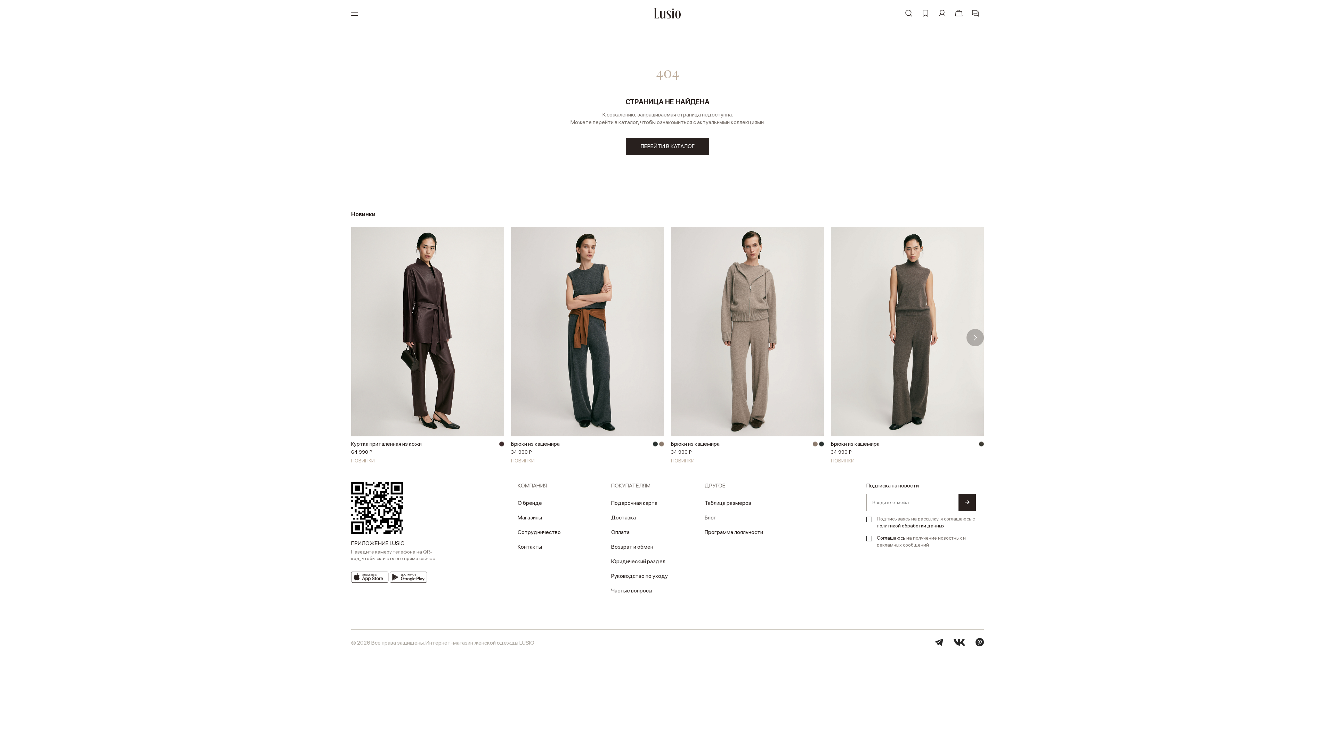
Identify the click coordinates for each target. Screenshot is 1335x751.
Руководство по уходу (639, 576)
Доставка (623, 517)
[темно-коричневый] (501, 444)
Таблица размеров (728, 503)
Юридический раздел (638, 561)
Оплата (620, 532)
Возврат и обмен (632, 546)
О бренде (530, 503)
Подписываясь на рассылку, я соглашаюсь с (926, 522)
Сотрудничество (539, 532)
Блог (710, 517)
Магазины (530, 517)
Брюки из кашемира (535, 444)
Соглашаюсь (891, 538)
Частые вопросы (631, 590)
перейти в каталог (668, 146)
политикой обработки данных (911, 525)
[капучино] (661, 444)
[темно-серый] (655, 444)
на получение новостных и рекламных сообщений (921, 541)
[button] (360, 337)
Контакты (530, 546)
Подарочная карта (634, 503)
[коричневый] (981, 444)
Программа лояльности (734, 532)
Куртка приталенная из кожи (386, 444)
